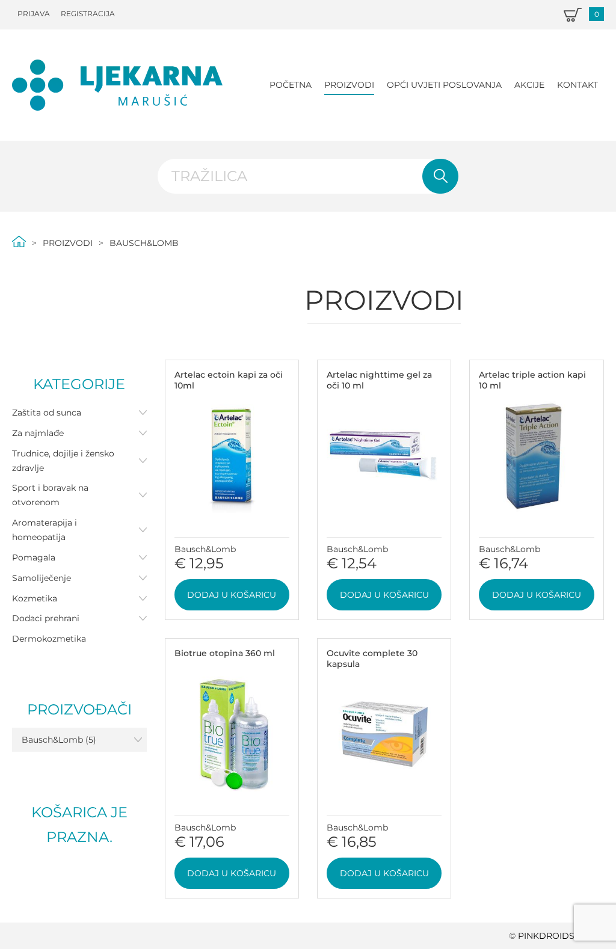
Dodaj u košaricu (231, 594)
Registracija (88, 13)
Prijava (33, 13)
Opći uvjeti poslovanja (444, 84)
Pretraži (440, 176)
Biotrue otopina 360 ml (224, 653)
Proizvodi (349, 84)
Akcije (529, 84)
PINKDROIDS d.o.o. (561, 935)
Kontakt (577, 84)
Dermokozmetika (49, 638)
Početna (291, 84)
